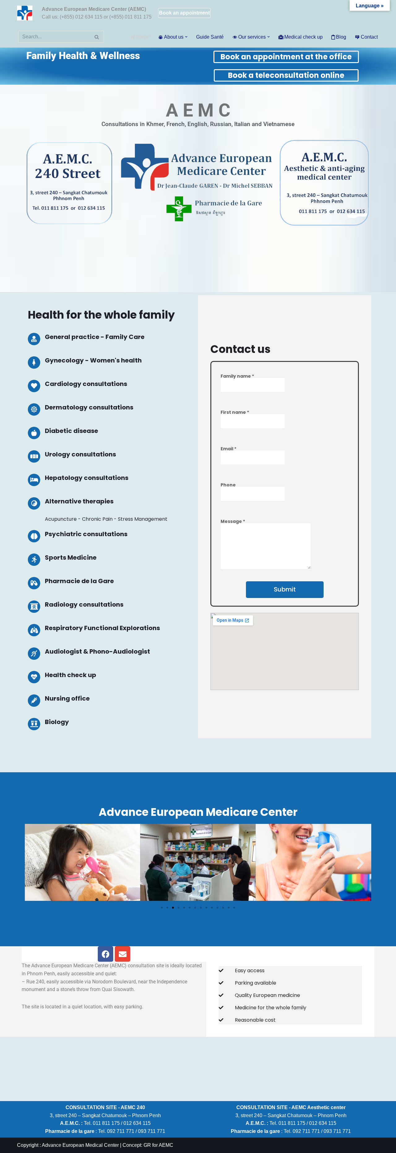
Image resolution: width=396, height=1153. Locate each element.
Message (233, 521)
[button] (186, 37)
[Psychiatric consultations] (34, 536)
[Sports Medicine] (34, 559)
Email (228, 449)
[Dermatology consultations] (34, 409)
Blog (341, 37)
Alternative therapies (79, 501)
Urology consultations (80, 454)
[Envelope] (122, 954)
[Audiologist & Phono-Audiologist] (34, 653)
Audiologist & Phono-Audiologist (97, 651)
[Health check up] (34, 677)
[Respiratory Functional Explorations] (34, 630)
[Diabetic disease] (34, 433)
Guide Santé (210, 37)
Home (142, 37)
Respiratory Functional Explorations (102, 628)
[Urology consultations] (34, 456)
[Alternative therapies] (34, 503)
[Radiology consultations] (34, 606)
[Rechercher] (97, 37)
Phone (228, 485)
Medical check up (303, 37)
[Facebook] (105, 954)
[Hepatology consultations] (34, 480)
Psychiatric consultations (86, 534)
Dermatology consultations (89, 407)
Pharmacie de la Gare (79, 581)
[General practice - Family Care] (34, 339)
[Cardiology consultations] (34, 386)
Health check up (70, 675)
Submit (285, 589)
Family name (237, 376)
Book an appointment (184, 12)
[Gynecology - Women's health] (34, 362)
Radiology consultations (84, 604)
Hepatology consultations (86, 477)
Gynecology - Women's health (93, 360)
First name (235, 412)
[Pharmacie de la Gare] (34, 583)
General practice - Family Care (94, 337)
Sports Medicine (71, 557)
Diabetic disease (71, 430)
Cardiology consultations (86, 383)
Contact (369, 37)
